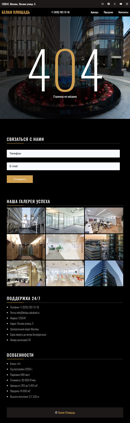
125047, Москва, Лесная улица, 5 (18, 4)
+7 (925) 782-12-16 (60, 12)
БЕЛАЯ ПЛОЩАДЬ (16, 12)
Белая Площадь (66, 412)
